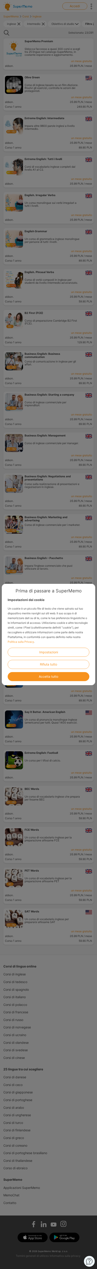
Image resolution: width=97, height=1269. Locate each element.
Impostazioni (48, 652)
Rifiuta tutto (48, 664)
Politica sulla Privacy (21, 641)
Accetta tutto (48, 676)
